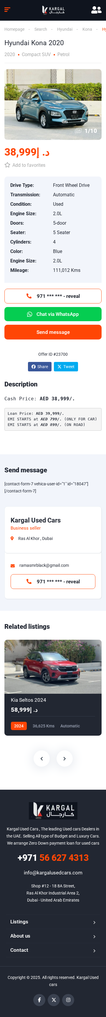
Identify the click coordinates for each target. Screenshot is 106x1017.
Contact (19, 950)
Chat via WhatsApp (58, 314)
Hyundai (64, 29)
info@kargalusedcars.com (53, 873)
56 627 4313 (53, 858)
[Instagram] (68, 1000)
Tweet (68, 366)
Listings (19, 922)
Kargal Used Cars (36, 520)
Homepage (14, 29)
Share (42, 366)
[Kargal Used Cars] (53, 10)
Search (40, 29)
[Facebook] (39, 1000)
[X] (54, 1000)
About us (20, 936)
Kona (87, 29)
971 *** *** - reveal (58, 296)
